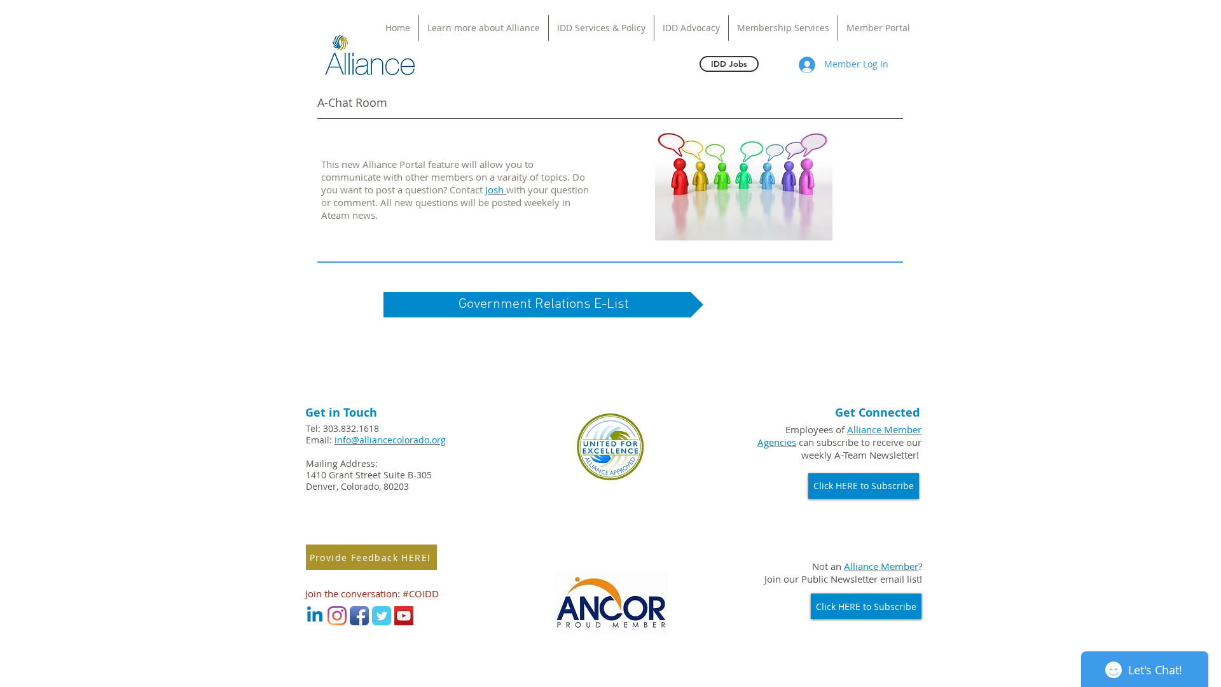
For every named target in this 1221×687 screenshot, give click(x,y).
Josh (495, 189)
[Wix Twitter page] (381, 615)
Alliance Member (881, 566)
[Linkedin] (314, 615)
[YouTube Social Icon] (403, 615)
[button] (543, 304)
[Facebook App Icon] (359, 615)
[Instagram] (337, 615)
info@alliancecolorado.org (390, 440)
